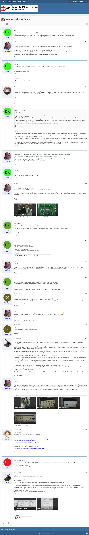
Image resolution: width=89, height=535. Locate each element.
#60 (86, 472)
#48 (86, 183)
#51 (86, 261)
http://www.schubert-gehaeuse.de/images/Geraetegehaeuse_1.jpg (36, 439)
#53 (86, 293)
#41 (86, 28)
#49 (86, 221)
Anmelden (81, 1)
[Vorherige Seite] (2, 24)
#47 (86, 168)
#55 (86, 324)
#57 (86, 379)
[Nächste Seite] (11, 24)
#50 (86, 240)
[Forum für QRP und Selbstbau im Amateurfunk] (44, 8)
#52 (86, 277)
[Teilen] (87, 24)
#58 (86, 429)
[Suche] (86, 1)
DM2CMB (26, 320)
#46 (86, 151)
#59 (86, 457)
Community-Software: (44, 533)
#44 (86, 86)
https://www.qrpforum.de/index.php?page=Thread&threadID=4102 (31, 448)
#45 (86, 107)
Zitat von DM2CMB (21, 110)
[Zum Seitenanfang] (87, 533)
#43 (86, 61)
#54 (86, 309)
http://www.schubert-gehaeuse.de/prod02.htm (26, 440)
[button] (73, 1)
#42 (86, 41)
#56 (86, 338)
